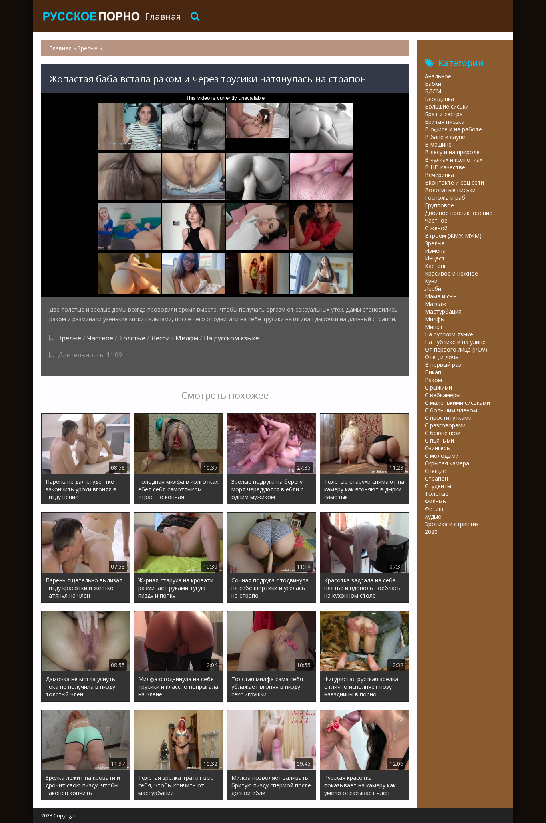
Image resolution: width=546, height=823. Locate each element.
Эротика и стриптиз (452, 524)
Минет (434, 326)
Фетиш (434, 509)
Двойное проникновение (458, 213)
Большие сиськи (447, 106)
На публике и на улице (455, 342)
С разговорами (445, 425)
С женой (436, 228)
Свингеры (438, 448)
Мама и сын (441, 296)
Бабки (433, 83)
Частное (100, 338)
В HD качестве (445, 167)
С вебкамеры (442, 395)
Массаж (435, 304)
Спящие (435, 471)
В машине (438, 144)
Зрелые (69, 338)
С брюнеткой (442, 433)
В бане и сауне (445, 137)
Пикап (433, 372)
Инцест (435, 258)
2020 (431, 531)
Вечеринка (439, 175)
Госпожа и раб (445, 197)
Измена (435, 250)
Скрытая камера (447, 463)
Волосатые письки (450, 190)
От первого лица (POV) (456, 349)
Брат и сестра (444, 114)
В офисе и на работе (453, 129)
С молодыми (442, 455)
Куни (431, 281)
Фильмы (436, 501)
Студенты (438, 486)
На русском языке (231, 338)
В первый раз (443, 364)
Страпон (436, 478)
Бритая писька (444, 121)
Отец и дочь (441, 357)
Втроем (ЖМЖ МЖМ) (453, 235)
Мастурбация (443, 311)
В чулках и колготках (453, 159)
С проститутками (448, 417)
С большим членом (451, 410)
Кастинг (435, 266)
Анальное (438, 76)
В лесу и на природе (452, 152)
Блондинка (439, 99)
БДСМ (433, 91)
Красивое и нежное (451, 273)
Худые (433, 516)
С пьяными (439, 440)
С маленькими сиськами (457, 402)
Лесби (160, 338)
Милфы (186, 338)
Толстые (132, 338)
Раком (433, 380)
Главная (163, 16)
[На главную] (91, 16)
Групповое (439, 205)
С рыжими (438, 387)
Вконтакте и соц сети (454, 182)
